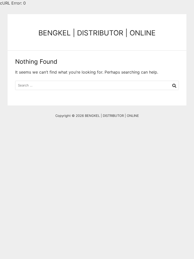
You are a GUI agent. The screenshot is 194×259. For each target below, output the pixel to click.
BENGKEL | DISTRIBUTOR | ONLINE (97, 33)
